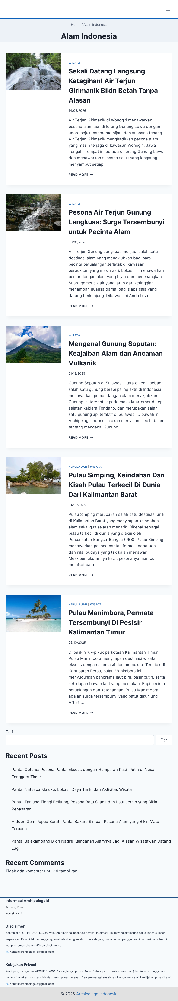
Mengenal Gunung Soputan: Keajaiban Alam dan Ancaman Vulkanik (116, 353)
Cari (9, 731)
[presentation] (33, 71)
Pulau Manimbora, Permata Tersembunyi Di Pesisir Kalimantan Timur (111, 622)
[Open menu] (168, 9)
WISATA (74, 62)
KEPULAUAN (78, 466)
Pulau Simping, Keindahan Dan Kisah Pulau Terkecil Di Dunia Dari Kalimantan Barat (117, 484)
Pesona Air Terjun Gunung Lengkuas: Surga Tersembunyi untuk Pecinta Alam (116, 222)
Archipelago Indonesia (97, 994)
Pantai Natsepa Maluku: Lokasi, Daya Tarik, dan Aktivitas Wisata (72, 789)
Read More (81, 174)
